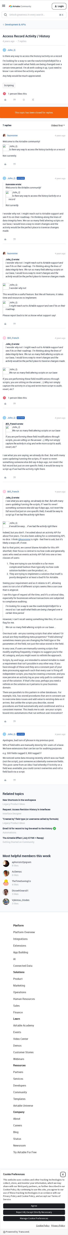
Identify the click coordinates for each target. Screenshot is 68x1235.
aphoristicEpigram (21, 862)
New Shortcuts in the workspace (19, 799)
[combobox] (34, 14)
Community (20, 1092)
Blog (15, 1132)
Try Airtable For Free (24, 1152)
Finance (18, 1012)
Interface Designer (12, 813)
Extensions (19, 945)
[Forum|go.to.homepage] (20, 6)
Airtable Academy (23, 1025)
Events (17, 1032)
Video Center (20, 1039)
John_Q (11, 50)
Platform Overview (24, 932)
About (16, 1118)
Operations (19, 992)
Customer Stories (23, 1052)
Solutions (18, 972)
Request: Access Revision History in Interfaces (26, 809)
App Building (20, 952)
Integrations (20, 939)
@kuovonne (24, 539)
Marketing (19, 985)
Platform (18, 925)
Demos (17, 1045)
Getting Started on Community (18, 842)
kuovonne (12, 135)
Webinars (18, 1059)
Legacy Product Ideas (14, 804)
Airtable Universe (23, 1105)
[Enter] (5, 14)
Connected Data (22, 966)
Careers (17, 1125)
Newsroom (19, 1145)
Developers (19, 1085)
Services (18, 1079)
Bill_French (13, 337)
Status (17, 1139)
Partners (18, 1072)
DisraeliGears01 (20, 890)
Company (18, 1112)
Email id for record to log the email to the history (27, 828)
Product (18, 979)
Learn (16, 1019)
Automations (9, 832)
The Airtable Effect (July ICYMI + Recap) (23, 837)
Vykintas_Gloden (20, 900)
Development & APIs (15, 24)
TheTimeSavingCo (21, 881)
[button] (4, 6)
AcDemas (17, 871)
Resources (19, 1065)
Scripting (9, 85)
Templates (19, 1099)
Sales (16, 1005)
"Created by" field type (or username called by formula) (31, 818)
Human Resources (24, 999)
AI (14, 959)
